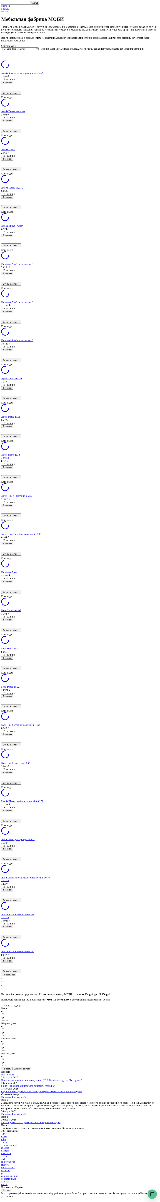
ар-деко (5, 1147)
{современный (9, 1145)
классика (6, 1153)
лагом (4, 1156)
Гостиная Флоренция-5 (13, 1097)
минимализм (8, 1162)
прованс (5, 1170)
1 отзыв (5, 457)
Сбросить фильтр (22, 1069)
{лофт (4, 1142)
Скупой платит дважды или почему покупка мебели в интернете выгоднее (41, 1091)
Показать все (8, 975)
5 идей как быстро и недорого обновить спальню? (28, 1086)
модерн (5, 1164)
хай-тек (5, 1181)
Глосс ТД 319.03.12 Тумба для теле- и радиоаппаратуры (30, 1122)
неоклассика (8, 1167)
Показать (6, 1069)
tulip (3, 1139)
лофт (3, 1159)
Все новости (8, 1074)
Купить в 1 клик (9, 93)
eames (4, 1136)
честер (4, 1184)
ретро (4, 1173)
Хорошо (6, 1190)
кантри (5, 1150)
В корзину (7, 82)
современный (8, 1178)
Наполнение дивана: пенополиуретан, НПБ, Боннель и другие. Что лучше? (41, 1080)
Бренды (5, 8)
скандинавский (9, 1176)
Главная (5, 6)
